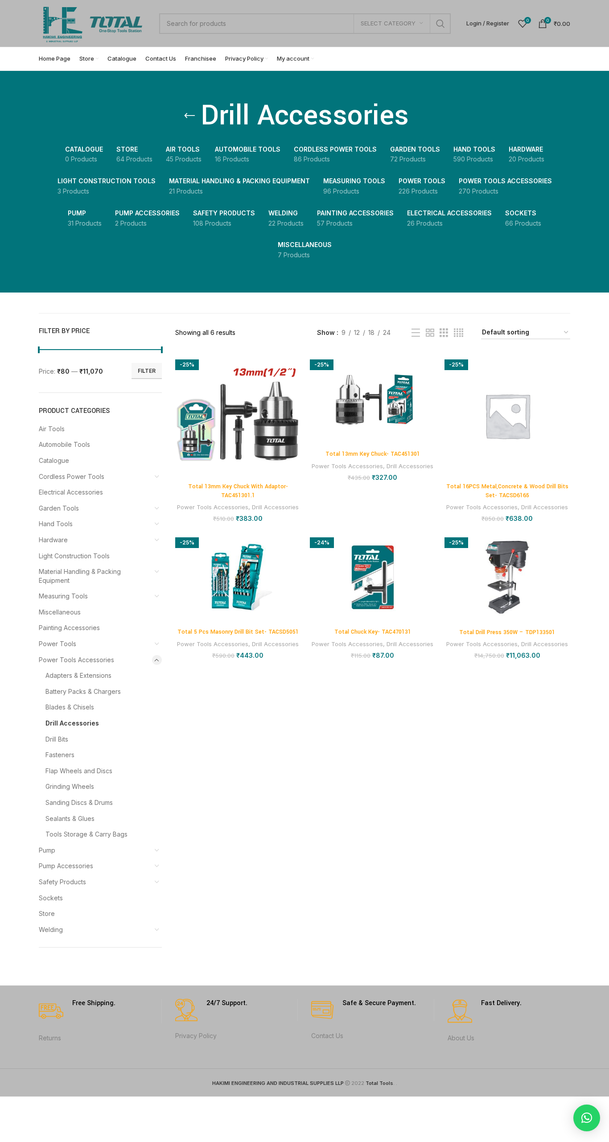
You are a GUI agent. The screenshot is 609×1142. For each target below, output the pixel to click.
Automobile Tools (64, 444)
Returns (50, 1038)
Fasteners (59, 755)
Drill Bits (56, 739)
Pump (47, 850)
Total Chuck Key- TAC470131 (372, 632)
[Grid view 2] (430, 332)
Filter (147, 370)
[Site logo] (94, 22)
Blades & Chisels (69, 707)
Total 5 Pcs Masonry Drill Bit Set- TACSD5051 (238, 632)
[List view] (415, 332)
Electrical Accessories (71, 492)
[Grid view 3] (444, 332)
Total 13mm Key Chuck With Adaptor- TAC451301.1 (238, 490)
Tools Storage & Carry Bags (86, 834)
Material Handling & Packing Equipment (80, 576)
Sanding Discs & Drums (79, 802)
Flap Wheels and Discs (78, 771)
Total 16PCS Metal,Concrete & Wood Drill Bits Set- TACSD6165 (507, 490)
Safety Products (62, 882)
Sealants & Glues (70, 818)
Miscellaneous (60, 612)
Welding (51, 929)
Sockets (51, 898)
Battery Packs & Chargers (83, 691)
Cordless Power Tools (71, 476)
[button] (586, 1118)
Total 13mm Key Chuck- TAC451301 (372, 454)
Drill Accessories (72, 723)
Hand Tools (56, 524)
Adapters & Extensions (78, 675)
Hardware (53, 540)
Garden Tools (59, 508)
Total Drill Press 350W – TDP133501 (507, 632)
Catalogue (54, 460)
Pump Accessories (66, 866)
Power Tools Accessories (76, 660)
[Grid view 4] (458, 332)
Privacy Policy (196, 1035)
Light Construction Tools (74, 556)
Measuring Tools (63, 596)
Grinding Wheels (69, 786)
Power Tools (57, 643)
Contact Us (327, 1035)
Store (47, 913)
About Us (461, 1038)
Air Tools (52, 429)
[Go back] (189, 116)
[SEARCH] (440, 23)
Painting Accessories (69, 627)
